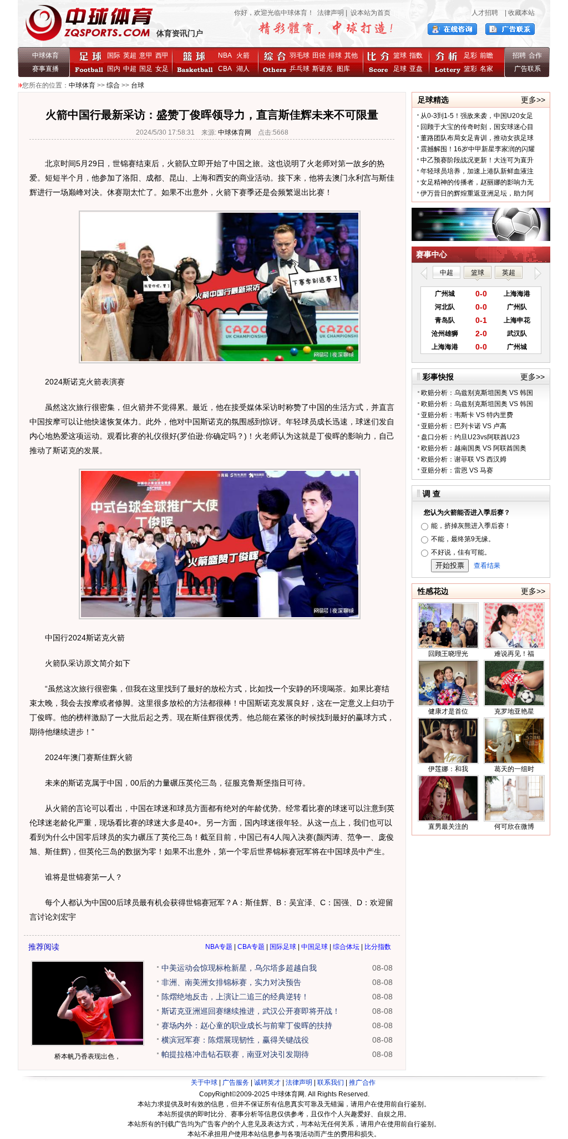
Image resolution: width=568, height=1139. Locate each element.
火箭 (243, 55)
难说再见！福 (514, 654)
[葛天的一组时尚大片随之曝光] (514, 762)
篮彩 (470, 69)
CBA (226, 69)
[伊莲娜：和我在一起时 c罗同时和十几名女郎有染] (448, 762)
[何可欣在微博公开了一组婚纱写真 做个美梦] (514, 819)
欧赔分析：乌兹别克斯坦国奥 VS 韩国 (477, 393)
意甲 (146, 55)
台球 (137, 85)
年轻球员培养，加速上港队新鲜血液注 (477, 171)
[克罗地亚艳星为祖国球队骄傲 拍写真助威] (514, 704)
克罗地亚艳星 (514, 711)
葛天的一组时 (514, 769)
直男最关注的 (448, 826)
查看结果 (487, 566)
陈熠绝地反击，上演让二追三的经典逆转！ (235, 996)
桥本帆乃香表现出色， (87, 1056)
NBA (225, 55)
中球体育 (45, 55)
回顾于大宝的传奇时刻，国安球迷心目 (477, 127)
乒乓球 (300, 69)
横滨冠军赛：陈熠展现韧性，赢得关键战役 (235, 1039)
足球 (400, 69)
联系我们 (330, 1082)
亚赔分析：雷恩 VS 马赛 (457, 470)
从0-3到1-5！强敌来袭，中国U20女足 (476, 116)
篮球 (400, 55)
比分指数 (377, 947)
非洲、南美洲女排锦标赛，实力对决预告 (231, 982)
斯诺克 (324, 69)
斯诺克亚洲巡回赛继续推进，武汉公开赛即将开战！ (250, 1011)
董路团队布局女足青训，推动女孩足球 (477, 138)
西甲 (162, 55)
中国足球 (314, 947)
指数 (416, 55)
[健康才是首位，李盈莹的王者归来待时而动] (448, 704)
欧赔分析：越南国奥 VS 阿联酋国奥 (473, 448)
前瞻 (486, 55)
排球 (335, 55)
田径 (319, 55)
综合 (113, 85)
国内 (113, 69)
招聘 (519, 55)
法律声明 (330, 13)
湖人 (243, 69)
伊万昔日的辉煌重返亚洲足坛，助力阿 (477, 193)
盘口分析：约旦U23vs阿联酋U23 (470, 437)
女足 (162, 69)
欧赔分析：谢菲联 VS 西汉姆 (463, 459)
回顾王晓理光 (448, 654)
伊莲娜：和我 (448, 769)
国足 (146, 69)
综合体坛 (346, 947)
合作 (535, 55)
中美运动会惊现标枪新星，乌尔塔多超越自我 (239, 967)
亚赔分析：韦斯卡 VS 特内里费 (467, 415)
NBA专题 (218, 947)
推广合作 (362, 1082)
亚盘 (416, 69)
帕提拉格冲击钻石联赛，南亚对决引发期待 (235, 1054)
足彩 (470, 55)
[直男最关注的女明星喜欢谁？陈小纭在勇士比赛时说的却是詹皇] (448, 819)
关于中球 (204, 1082)
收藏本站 (521, 13)
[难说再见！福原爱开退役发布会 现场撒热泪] (514, 646)
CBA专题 (251, 947)
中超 (129, 69)
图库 (343, 69)
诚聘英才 (267, 1082)
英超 (129, 55)
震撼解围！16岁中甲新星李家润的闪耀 (477, 149)
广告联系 (527, 69)
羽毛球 (300, 55)
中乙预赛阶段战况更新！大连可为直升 (477, 160)
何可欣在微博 (514, 826)
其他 (351, 55)
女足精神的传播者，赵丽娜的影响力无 (477, 182)
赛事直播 (45, 69)
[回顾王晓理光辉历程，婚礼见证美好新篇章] (448, 646)
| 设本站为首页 (367, 13)
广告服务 (235, 1082)
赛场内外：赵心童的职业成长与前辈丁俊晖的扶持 (246, 1025)
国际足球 (283, 947)
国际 (113, 55)
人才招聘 (484, 13)
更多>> (533, 99)
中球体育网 (234, 132)
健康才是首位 (448, 711)
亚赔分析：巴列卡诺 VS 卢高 (463, 426)
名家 (486, 69)
